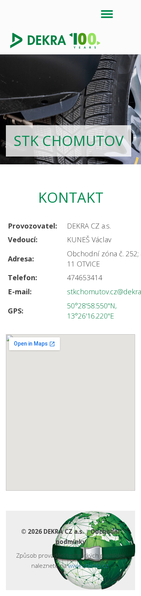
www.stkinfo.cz (88, 565)
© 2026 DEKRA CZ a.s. (52, 531)
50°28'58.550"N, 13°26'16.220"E (92, 311)
